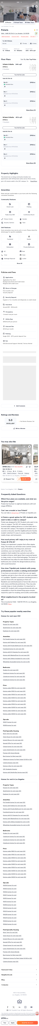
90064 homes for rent (10, 924)
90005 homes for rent (9, 888)
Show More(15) (31, 163)
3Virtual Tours (18, 22)
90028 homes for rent (9, 914)
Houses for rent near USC (10, 624)
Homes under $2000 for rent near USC (14, 707)
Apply (13, 1023)
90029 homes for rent (9, 918)
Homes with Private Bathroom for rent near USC (17, 645)
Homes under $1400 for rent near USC (14, 701)
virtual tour (15, 513)
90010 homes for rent (9, 898)
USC (15, 489)
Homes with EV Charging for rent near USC (16, 652)
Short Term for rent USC (10, 733)
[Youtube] (31, 1007)
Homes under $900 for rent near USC (14, 691)
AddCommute (20, 406)
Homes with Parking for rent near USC (14, 642)
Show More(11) (31, 110)
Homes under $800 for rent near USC (14, 688)
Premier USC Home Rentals (11, 753)
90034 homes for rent (9, 921)
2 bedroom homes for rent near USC (14, 676)
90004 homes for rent (10, 885)
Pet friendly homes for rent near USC (14, 639)
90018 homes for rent (9, 725)
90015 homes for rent (9, 901)
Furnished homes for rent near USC (13, 649)
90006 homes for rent (10, 892)
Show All (19, 263)
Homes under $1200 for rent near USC (14, 697)
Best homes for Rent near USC (12, 756)
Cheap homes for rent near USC (12, 746)
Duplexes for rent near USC (11, 631)
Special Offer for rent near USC (12, 743)
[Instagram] (25, 1007)
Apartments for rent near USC (12, 627)
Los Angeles (9, 489)
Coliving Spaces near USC (10, 763)
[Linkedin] (19, 1007)
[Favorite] (30, 467)
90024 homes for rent (9, 908)
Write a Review (20, 428)
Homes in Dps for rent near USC (12, 766)
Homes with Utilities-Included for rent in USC (16, 658)
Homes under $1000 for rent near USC (14, 694)
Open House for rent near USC (12, 737)
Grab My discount (27, 1023)
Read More (33, 181)
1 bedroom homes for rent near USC (14, 673)
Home (3, 489)
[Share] (27, 467)
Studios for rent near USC (11, 670)
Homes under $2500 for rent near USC (14, 710)
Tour (4, 1023)
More (10, 604)
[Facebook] (8, 1007)
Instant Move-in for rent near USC (13, 740)
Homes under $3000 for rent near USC (14, 714)
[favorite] (33, 6)
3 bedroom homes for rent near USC (14, 680)
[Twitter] (14, 1007)
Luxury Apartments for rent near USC (14, 750)
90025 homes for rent (9, 911)
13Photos (8, 22)
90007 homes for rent (9, 722)
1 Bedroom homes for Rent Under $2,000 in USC (17, 759)
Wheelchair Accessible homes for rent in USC (16, 662)
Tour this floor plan (19, 74)
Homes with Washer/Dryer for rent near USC (16, 655)
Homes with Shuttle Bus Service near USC (15, 772)
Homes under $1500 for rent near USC (14, 704)
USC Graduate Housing (10, 769)
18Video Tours (29, 22)
